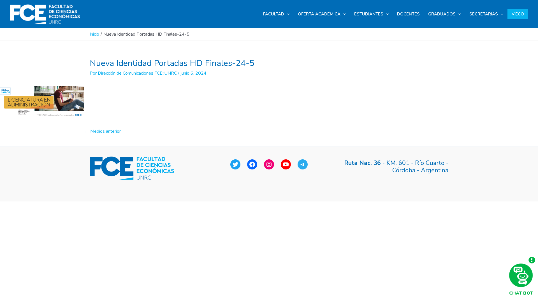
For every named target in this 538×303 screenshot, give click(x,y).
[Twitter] (235, 164)
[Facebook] (252, 164)
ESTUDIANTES (368, 14)
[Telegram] (303, 164)
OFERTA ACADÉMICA (319, 14)
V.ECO (518, 14)
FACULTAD (273, 14)
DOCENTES (408, 14)
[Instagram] (269, 164)
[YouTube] (286, 164)
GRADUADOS (442, 14)
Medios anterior (103, 131)
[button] (286, 14)
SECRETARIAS (483, 14)
